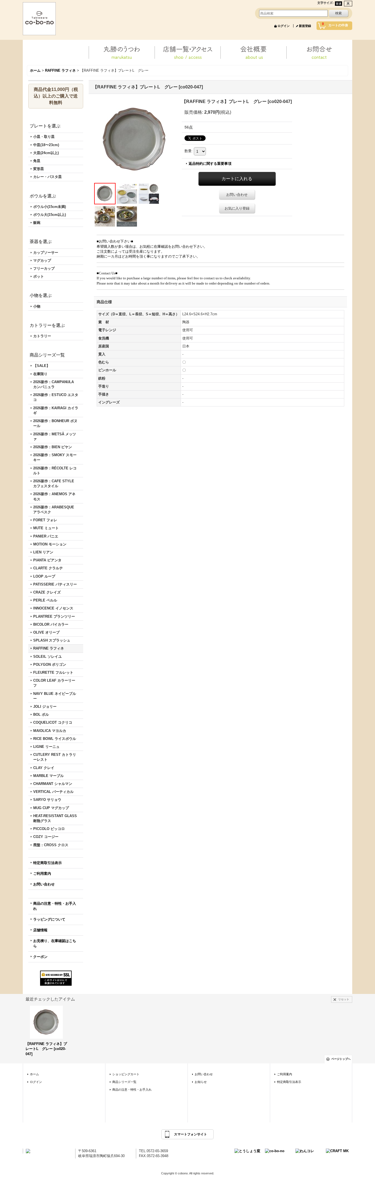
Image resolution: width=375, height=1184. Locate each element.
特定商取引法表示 (47, 863)
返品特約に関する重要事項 (210, 163)
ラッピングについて (49, 919)
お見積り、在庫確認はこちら (54, 943)
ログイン (284, 25)
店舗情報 (40, 930)
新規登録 (305, 25)
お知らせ (201, 1081)
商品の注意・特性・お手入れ (54, 905)
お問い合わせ (44, 884)
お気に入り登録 (237, 208)
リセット (343, 999)
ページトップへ (341, 1058)
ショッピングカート (125, 1074)
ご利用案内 (42, 873)
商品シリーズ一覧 (124, 1081)
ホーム (34, 1074)
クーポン (40, 957)
